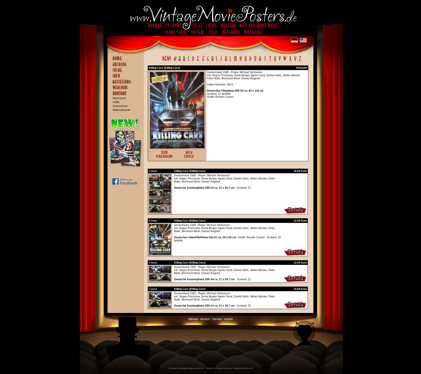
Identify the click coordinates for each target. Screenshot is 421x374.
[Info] (127, 77)
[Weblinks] (127, 89)
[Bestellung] (127, 83)
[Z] (300, 61)
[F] (203, 61)
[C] (188, 61)
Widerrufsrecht (121, 110)
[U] (275, 61)
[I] (216, 61)
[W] (285, 61)
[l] (230, 61)
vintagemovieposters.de (191, 368)
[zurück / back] (189, 158)
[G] (207, 61)
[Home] (127, 60)
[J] (220, 61)
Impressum (119, 98)
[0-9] (174, 61)
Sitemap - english (222, 319)
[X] (290, 61)
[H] (212, 61)
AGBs (116, 102)
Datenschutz (120, 106)
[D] (193, 61)
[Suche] (127, 71)
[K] (225, 61)
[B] (184, 61)
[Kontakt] (127, 95)
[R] (260, 61)
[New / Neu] (166, 61)
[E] (198, 61)
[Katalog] (127, 66)
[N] (240, 61)
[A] (179, 61)
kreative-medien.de (243, 368)
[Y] (295, 61)
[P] (250, 61)
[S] (265, 61)
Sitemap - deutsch (199, 319)
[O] (245, 61)
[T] (270, 61)
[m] (235, 61)
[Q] (255, 61)
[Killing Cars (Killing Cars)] (177, 147)
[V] (279, 61)
